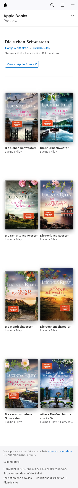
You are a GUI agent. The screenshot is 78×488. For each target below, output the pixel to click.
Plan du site (10, 482)
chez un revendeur (60, 451)
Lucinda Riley (40, 48)
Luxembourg (11, 461)
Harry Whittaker (16, 48)
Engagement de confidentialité (22, 473)
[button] (52, 5)
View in (20, 64)
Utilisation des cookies (17, 478)
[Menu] (73, 5)
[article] (21, 133)
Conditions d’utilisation (50, 478)
